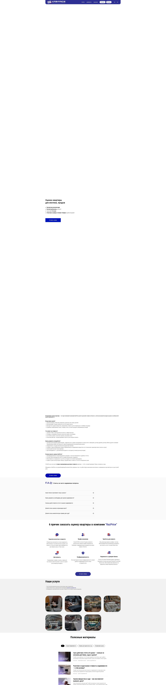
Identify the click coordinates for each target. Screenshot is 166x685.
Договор (53, 587)
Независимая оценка (99, 645)
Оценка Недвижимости (71, 645)
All (62, 645)
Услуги (83, 2)
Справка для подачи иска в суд (85, 645)
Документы (89, 2)
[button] (53, 220)
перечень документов (71, 587)
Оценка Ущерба (73, 622)
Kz (117, 2)
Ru (114, 2)
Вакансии (96, 2)
